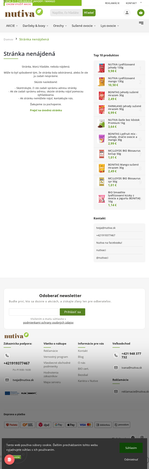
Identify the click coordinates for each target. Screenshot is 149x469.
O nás (81, 362)
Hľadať (89, 12)
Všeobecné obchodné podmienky (57, 364)
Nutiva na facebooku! (109, 242)
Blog (81, 356)
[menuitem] (12, 25)
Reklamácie (112, 3)
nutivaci (101, 250)
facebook (132, 437)
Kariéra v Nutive (88, 381)
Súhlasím (131, 448)
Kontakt (131, 3)
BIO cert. (83, 368)
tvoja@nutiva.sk (105, 228)
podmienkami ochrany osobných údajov (48, 322)
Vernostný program (56, 356)
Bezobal (83, 375)
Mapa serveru (52, 382)
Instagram (141, 437)
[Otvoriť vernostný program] (9, 460)
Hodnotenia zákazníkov (51, 374)
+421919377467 (105, 235)
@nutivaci (102, 257)
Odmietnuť (131, 459)
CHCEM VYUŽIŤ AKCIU (18, 4)
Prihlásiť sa (72, 312)
